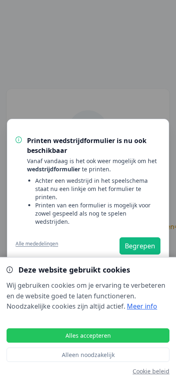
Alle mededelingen (37, 244)
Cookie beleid (151, 371)
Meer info (142, 306)
